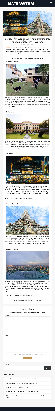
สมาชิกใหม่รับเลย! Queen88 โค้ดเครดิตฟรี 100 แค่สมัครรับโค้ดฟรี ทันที (22, 391)
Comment (8, 315)
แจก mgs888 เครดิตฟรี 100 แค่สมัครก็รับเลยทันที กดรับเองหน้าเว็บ (21, 383)
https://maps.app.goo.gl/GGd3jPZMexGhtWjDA (21, 295)
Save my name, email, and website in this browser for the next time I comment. (28, 354)
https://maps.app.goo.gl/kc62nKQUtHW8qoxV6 (21, 198)
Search (6, 364)
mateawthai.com (36, 300)
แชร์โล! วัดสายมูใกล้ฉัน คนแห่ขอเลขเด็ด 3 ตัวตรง (17, 387)
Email (7, 341)
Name (7, 335)
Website (7, 348)
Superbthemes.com (37, 409)
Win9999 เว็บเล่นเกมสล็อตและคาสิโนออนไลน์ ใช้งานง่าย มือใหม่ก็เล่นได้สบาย (24, 379)
